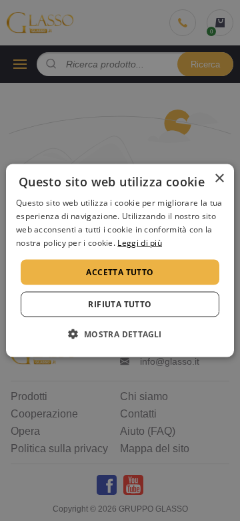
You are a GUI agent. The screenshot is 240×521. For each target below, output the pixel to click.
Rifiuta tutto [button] (119, 303)
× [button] (219, 179)
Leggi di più (139, 242)
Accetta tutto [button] (119, 271)
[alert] (120, 260)
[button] (119, 333)
